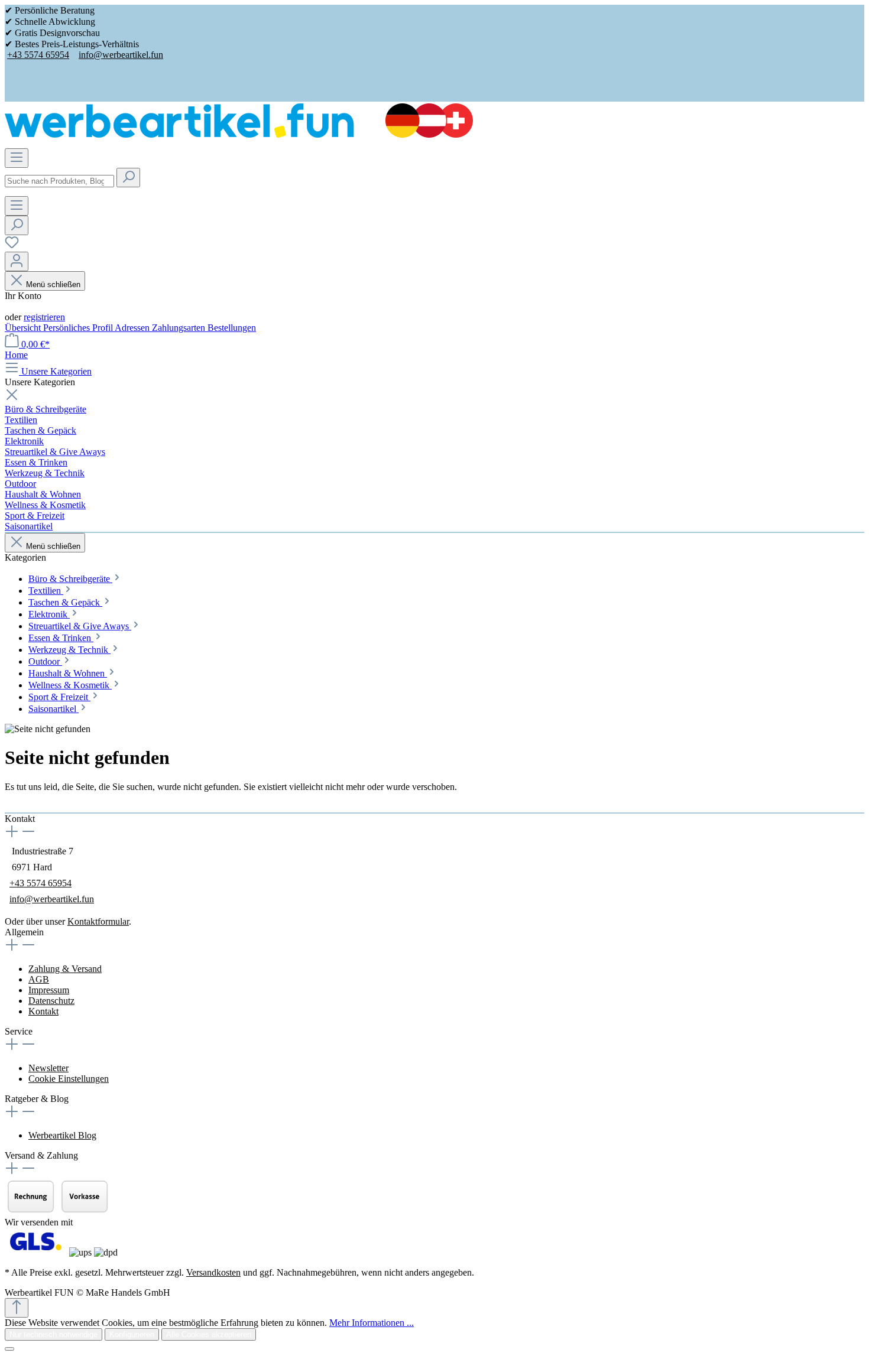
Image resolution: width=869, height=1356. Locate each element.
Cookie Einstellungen (68, 1079)
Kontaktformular (98, 921)
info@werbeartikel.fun (121, 55)
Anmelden (24, 306)
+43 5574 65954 (38, 55)
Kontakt (43, 1011)
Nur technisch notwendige (53, 1334)
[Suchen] (128, 177)
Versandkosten (213, 1272)
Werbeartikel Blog (62, 1135)
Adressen (133, 328)
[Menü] (16, 158)
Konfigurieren (131, 1334)
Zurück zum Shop (38, 807)
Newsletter (48, 1068)
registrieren (44, 317)
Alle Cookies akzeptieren (208, 1334)
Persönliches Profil (79, 328)
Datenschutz (51, 1001)
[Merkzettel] (12, 246)
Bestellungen (231, 328)
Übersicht (24, 328)
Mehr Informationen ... (371, 1323)
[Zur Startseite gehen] (239, 134)
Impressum (48, 990)
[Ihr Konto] (16, 261)
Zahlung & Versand (65, 969)
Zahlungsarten (179, 328)
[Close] (9, 1349)
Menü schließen (53, 284)
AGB (38, 979)
